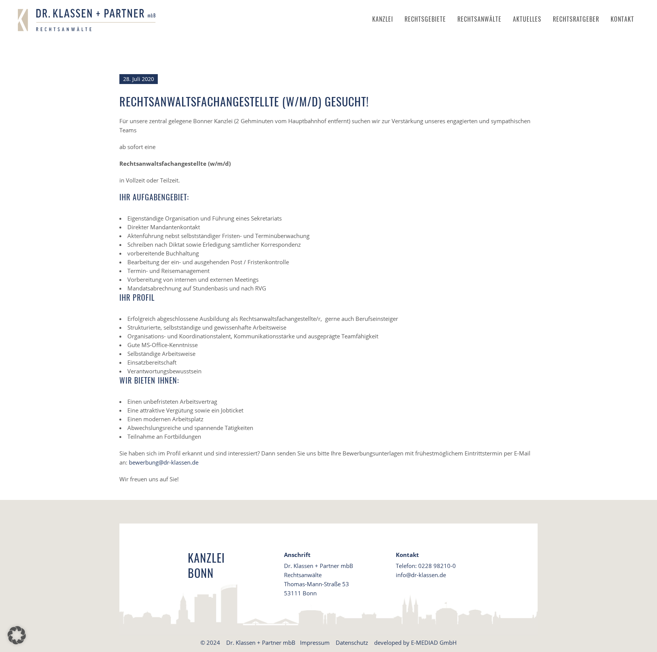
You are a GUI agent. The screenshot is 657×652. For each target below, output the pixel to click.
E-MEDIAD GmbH (434, 642)
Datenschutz (352, 642)
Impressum (315, 642)
